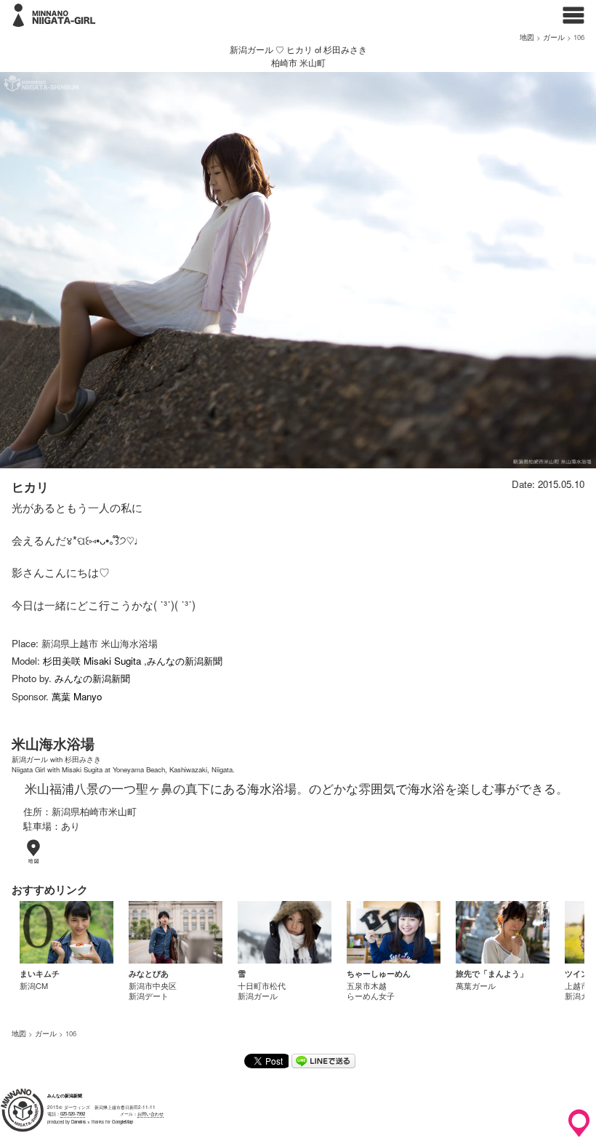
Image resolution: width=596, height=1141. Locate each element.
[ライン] (323, 1063)
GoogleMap (122, 1121)
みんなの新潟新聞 (184, 661)
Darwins (78, 1121)
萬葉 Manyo (77, 696)
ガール (554, 37)
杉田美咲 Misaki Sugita (93, 661)
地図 (527, 37)
